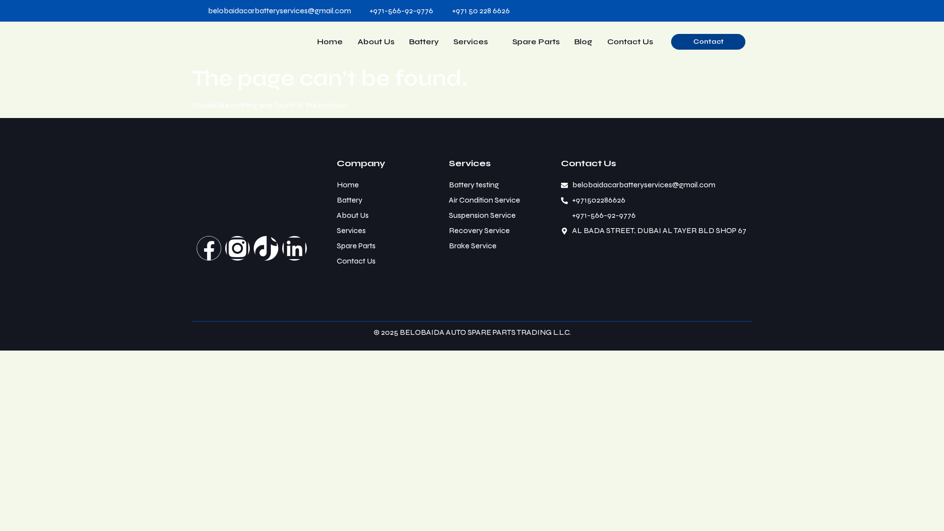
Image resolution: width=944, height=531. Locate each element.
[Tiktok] (266, 248)
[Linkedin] (294, 248)
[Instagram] (237, 248)
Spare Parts (536, 41)
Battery (424, 41)
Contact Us (630, 41)
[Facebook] (209, 248)
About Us (375, 41)
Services (470, 41)
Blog (583, 41)
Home (330, 41)
